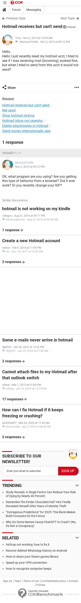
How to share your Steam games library (32, 556)
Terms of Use (31, 581)
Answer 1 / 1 (11, 153)
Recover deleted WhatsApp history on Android (36, 550)
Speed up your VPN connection (26, 562)
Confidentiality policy (53, 581)
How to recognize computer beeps (28, 568)
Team (18, 581)
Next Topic (68, 18)
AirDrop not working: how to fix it (27, 544)
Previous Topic (16, 18)
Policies (40, 584)
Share (12, 87)
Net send (9, 110)
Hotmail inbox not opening (22, 121)
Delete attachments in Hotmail (25, 126)
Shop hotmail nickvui (18, 115)
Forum (16, 9)
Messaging (33, 9)
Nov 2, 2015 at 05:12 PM (55, 41)
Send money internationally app (26, 131)
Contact (73, 581)
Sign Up (7, 581)
